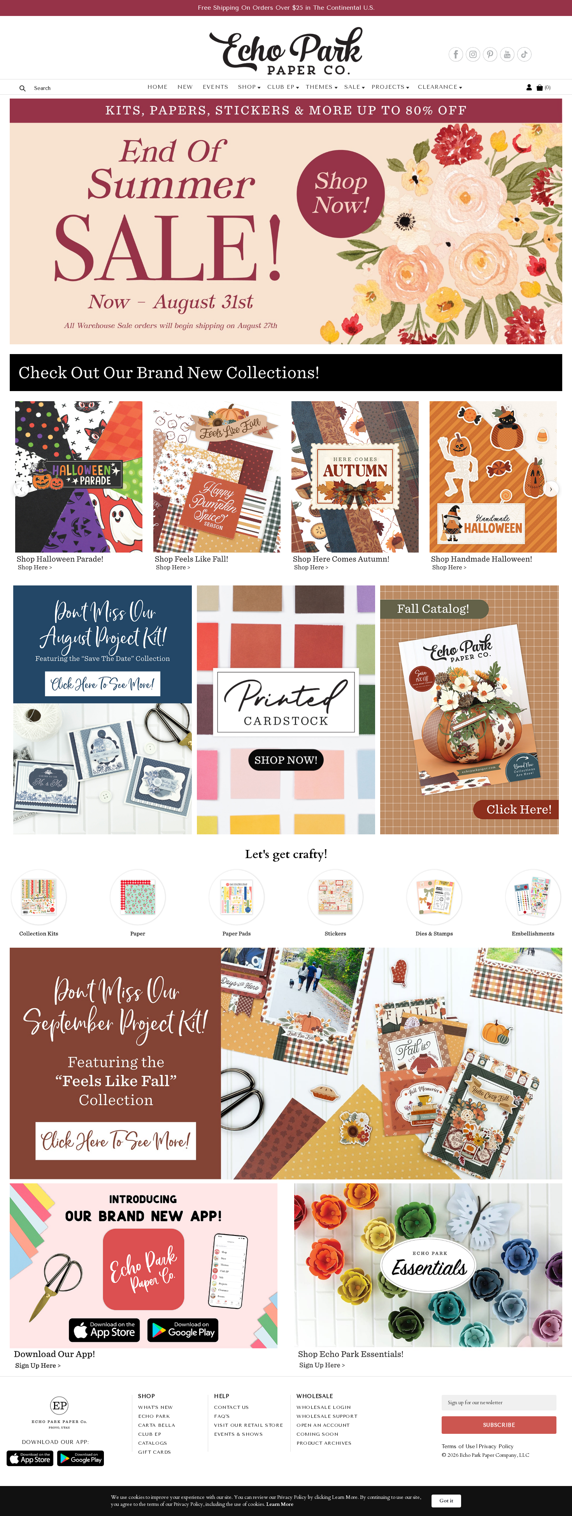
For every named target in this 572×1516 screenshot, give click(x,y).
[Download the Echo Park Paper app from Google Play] (208, 1331)
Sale (352, 87)
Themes (319, 87)
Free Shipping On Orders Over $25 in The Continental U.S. (286, 7)
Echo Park (154, 1416)
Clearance (437, 87)
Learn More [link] (279, 1504)
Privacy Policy (496, 1446)
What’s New (155, 1407)
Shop (247, 87)
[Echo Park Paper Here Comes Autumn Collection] (355, 489)
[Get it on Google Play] (80, 1458)
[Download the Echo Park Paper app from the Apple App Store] (78, 1331)
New (185, 87)
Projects (388, 87)
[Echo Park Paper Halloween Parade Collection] (79, 489)
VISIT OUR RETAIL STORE (248, 1425)
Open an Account (323, 1425)
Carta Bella (156, 1425)
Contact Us (231, 1407)
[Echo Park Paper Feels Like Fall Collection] (217, 489)
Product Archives (324, 1443)
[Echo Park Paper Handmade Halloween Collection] (493, 489)
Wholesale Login (324, 1407)
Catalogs (152, 1443)
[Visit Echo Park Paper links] (144, 1249)
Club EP (281, 87)
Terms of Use (458, 1446)
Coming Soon (318, 1434)
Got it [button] (446, 1500)
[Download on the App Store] (30, 1458)
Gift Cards (154, 1452)
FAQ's (222, 1416)
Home (157, 87)
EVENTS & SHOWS (238, 1434)
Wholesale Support (327, 1416)
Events (215, 87)
